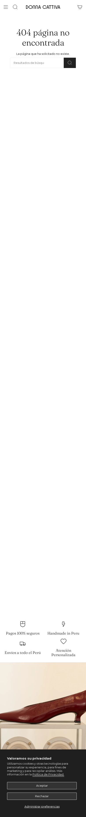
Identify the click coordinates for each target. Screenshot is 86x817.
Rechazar (42, 796)
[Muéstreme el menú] (5, 7)
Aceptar (42, 785)
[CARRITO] (79, 7)
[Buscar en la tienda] (70, 63)
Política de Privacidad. (48, 774)
